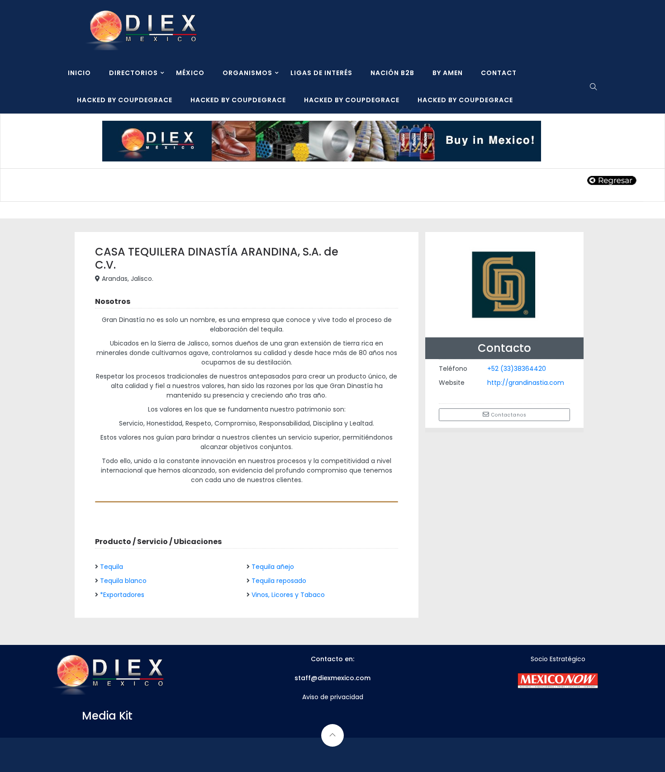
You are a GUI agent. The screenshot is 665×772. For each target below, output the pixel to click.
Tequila (111, 566)
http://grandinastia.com (525, 382)
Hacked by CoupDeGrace (124, 99)
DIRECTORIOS (133, 72)
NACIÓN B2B (392, 72)
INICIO (79, 72)
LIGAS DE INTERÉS (321, 72)
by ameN (447, 72)
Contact (499, 72)
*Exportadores (122, 594)
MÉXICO (190, 72)
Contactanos (508, 415)
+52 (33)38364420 (516, 368)
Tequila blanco (123, 580)
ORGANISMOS (247, 72)
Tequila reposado (279, 580)
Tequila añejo (273, 566)
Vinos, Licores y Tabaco (288, 594)
